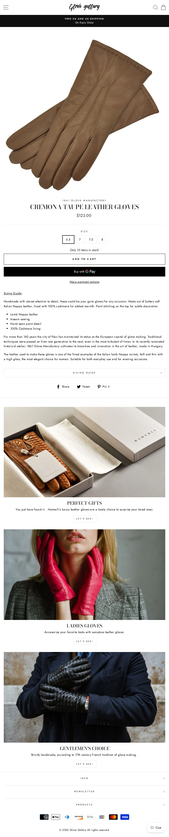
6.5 (68, 239)
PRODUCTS (84, 804)
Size (84, 231)
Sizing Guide (84, 372)
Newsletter (84, 791)
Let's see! (84, 518)
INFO (84, 778)
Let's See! (84, 641)
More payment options (84, 282)
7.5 (91, 239)
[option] (84, 19)
